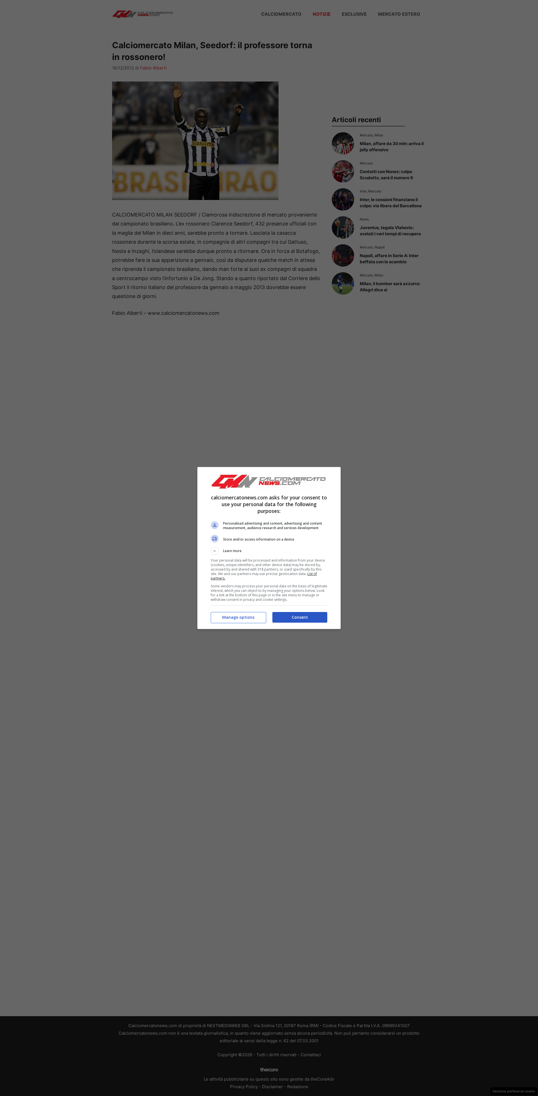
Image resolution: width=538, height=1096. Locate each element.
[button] (269, 551)
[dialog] (269, 548)
